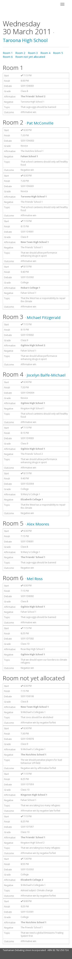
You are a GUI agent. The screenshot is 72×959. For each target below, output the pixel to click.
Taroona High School (25, 40)
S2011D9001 (27, 231)
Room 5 (58, 53)
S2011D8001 (27, 541)
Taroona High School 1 (32, 101)
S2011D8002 (27, 596)
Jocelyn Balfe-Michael (46, 375)
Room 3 (33, 53)
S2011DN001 (27, 186)
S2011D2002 (27, 277)
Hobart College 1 (30, 287)
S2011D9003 (27, 438)
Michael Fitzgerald (44, 317)
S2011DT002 (27, 638)
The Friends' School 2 (33, 96)
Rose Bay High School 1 (33, 649)
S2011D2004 (27, 483)
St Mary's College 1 (30, 494)
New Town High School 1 (35, 242)
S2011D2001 (27, 911)
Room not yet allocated (30, 56)
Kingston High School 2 (32, 842)
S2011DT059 (27, 784)
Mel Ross (35, 578)
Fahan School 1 (29, 156)
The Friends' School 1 (32, 201)
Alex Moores (38, 524)
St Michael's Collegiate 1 (33, 712)
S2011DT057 (27, 826)
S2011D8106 (27, 696)
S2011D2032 (27, 869)
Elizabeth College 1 (32, 499)
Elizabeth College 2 (32, 879)
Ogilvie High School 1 (33, 403)
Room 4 (45, 53)
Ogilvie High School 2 (33, 345)
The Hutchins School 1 (32, 151)
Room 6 (8, 56)
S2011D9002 (27, 334)
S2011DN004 (27, 392)
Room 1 (8, 53)
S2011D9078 (27, 738)
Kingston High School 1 (32, 408)
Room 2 (20, 53)
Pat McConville (40, 123)
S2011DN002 (27, 140)
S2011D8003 (27, 85)
